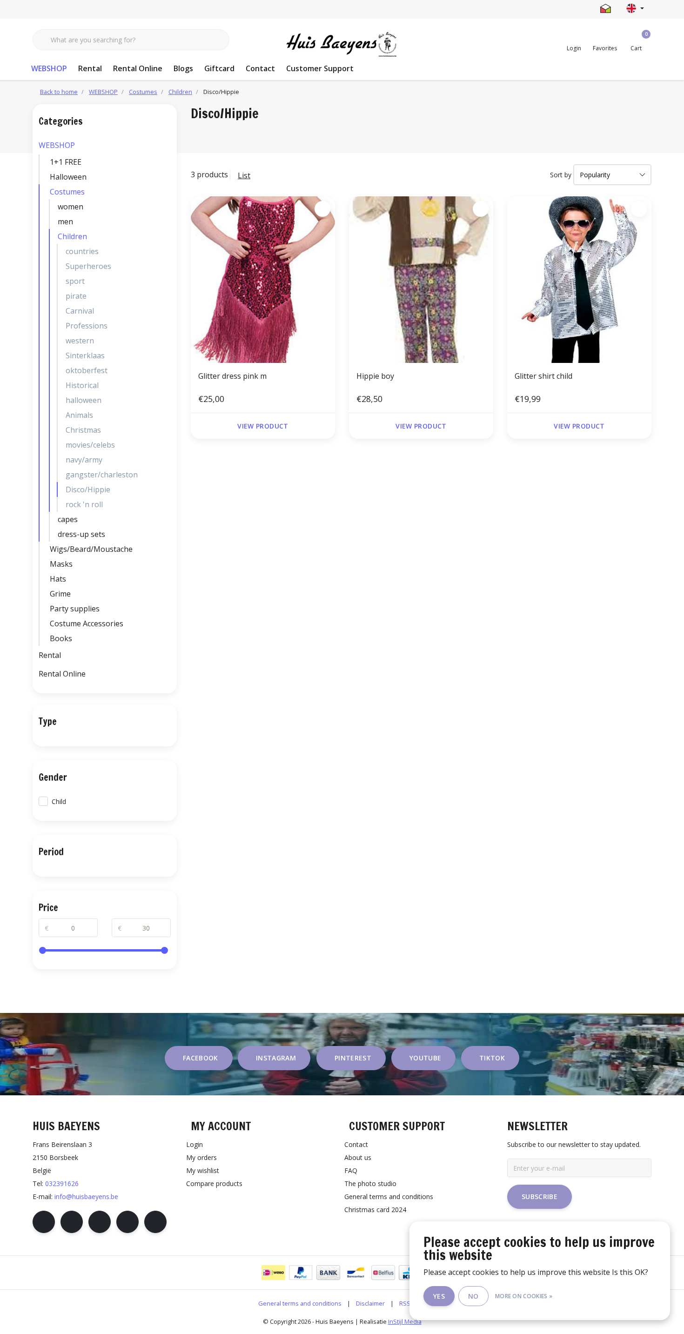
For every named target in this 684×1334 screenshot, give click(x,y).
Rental (90, 68)
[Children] (168, 236)
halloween (83, 400)
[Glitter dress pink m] (263, 279)
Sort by (560, 174)
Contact (260, 68)
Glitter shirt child (543, 376)
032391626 (62, 1183)
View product (262, 426)
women (70, 206)
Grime (60, 594)
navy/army (84, 460)
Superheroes (88, 266)
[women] (168, 206)
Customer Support (320, 68)
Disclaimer (370, 1303)
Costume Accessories (86, 623)
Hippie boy (375, 376)
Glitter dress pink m (232, 376)
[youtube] (127, 1222)
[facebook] (44, 1222)
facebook (200, 1057)
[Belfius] (383, 1272)
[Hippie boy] (421, 279)
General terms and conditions (300, 1303)
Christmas (83, 430)
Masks (61, 564)
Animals (79, 415)
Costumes (67, 192)
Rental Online (137, 68)
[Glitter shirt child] (579, 279)
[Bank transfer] (328, 1272)
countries (82, 251)
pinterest (353, 1057)
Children (72, 236)
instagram (276, 1057)
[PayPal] (301, 1272)
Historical (82, 385)
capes (68, 519)
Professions (86, 326)
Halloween (68, 177)
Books (61, 638)
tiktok (492, 1057)
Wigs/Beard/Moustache (91, 549)
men (65, 221)
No (473, 1296)
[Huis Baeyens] (342, 45)
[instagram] (71, 1222)
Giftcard (219, 68)
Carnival (80, 311)
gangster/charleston (102, 474)
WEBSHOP (49, 68)
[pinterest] (99, 1222)
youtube (425, 1057)
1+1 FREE (65, 162)
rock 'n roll (84, 504)
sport (75, 281)
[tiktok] (155, 1222)
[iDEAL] (273, 1272)
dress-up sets (81, 534)
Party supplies (75, 608)
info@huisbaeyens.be (86, 1196)
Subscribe (539, 1196)
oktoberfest (86, 370)
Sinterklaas (85, 355)
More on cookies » (523, 1296)
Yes (439, 1296)
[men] (168, 221)
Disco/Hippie (88, 489)
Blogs (183, 68)
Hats (58, 579)
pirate (76, 296)
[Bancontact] (356, 1272)
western (80, 340)
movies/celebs (90, 445)
